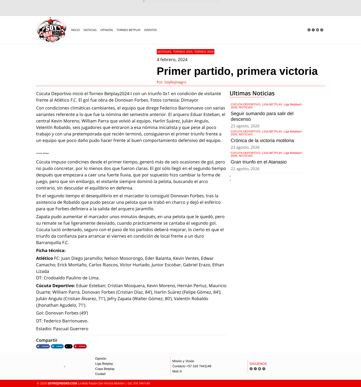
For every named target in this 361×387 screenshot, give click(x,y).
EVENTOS (150, 30)
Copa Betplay (105, 369)
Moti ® (177, 371)
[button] (43, 346)
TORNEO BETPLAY (128, 30)
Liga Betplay (104, 363)
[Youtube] (317, 29)
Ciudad (100, 374)
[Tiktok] (309, 29)
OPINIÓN (106, 30)
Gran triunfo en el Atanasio (259, 162)
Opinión (100, 358)
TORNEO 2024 (182, 51)
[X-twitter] (313, 29)
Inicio (75, 30)
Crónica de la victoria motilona (262, 140)
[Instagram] (321, 29)
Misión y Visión (183, 361)
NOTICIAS (90, 30)
